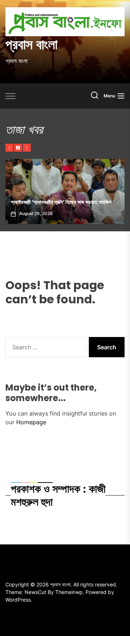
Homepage (31, 422)
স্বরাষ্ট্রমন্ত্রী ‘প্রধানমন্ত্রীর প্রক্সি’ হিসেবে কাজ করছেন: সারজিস (61, 202)
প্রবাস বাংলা (31, 44)
